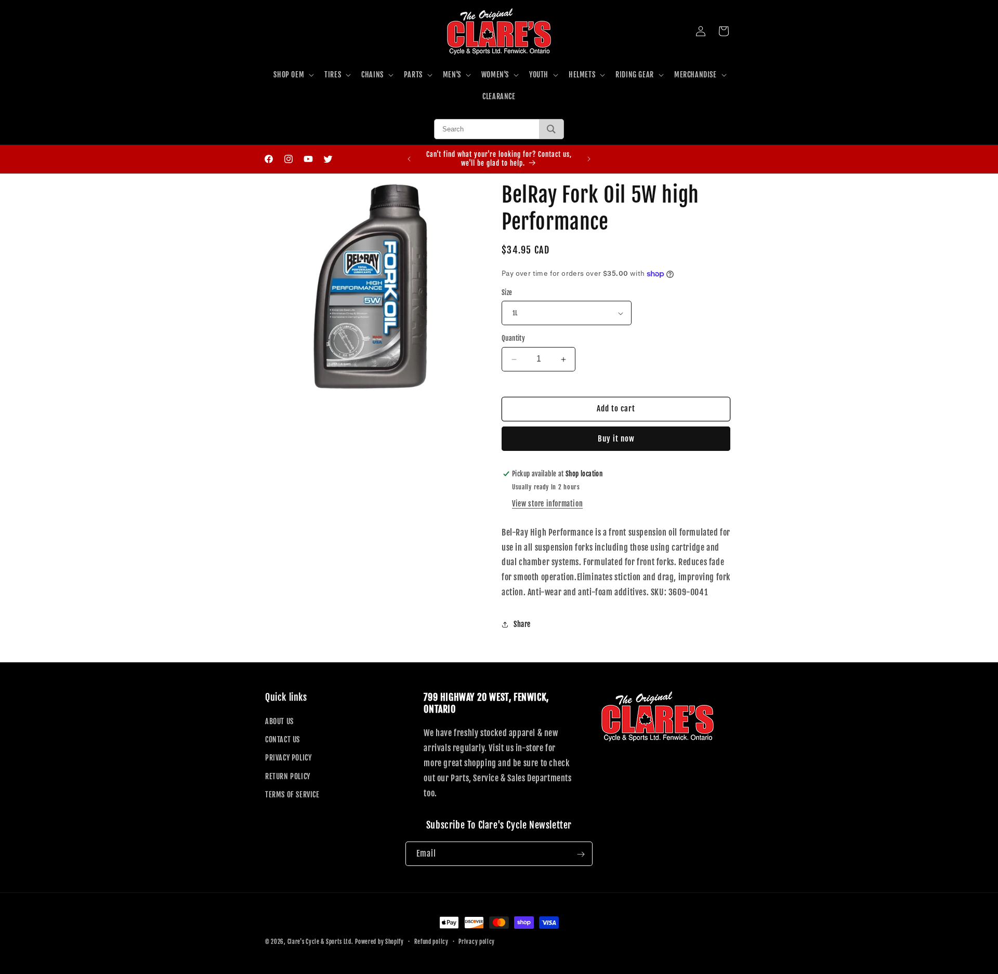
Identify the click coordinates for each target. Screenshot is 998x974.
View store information (547, 503)
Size (507, 292)
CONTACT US (282, 739)
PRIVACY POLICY (288, 758)
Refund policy (431, 941)
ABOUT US (279, 721)
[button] (292, 75)
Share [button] (522, 624)
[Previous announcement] (409, 159)
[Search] (551, 129)
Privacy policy (476, 941)
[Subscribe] (580, 854)
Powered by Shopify (379, 941)
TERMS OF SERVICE (292, 794)
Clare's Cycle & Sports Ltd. (320, 941)
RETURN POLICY (287, 776)
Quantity (513, 339)
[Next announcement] (588, 159)
